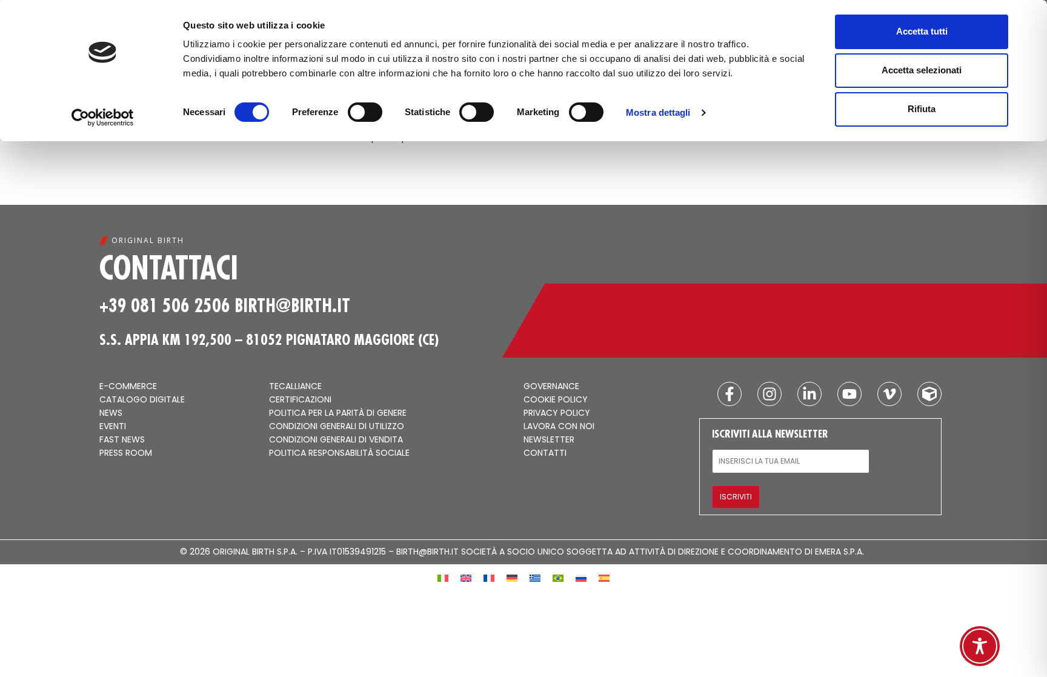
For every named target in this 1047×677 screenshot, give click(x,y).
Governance (551, 387)
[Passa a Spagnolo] (604, 577)
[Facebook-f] (729, 394)
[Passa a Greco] (535, 577)
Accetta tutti (922, 31)
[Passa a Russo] (581, 577)
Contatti (545, 453)
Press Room (125, 453)
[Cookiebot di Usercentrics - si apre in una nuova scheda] (103, 117)
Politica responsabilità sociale (339, 453)
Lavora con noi (559, 427)
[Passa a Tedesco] (512, 577)
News (110, 413)
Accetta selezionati (922, 70)
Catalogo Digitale (142, 400)
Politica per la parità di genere (338, 413)
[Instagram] (769, 394)
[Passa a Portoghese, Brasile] (558, 577)
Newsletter (549, 440)
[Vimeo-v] (889, 394)
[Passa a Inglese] (465, 577)
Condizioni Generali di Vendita (336, 440)
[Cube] (929, 394)
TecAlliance (295, 387)
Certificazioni (300, 400)
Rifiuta (922, 109)
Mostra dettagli (658, 112)
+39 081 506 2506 (164, 305)
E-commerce (128, 387)
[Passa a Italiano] (442, 577)
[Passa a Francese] (488, 577)
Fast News (122, 440)
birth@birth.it (292, 305)
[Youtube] (849, 394)
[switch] (365, 112)
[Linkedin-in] (809, 394)
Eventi (112, 427)
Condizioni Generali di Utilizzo (336, 427)
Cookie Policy (556, 400)
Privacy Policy (557, 413)
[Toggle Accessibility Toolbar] (980, 646)
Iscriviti (736, 497)
